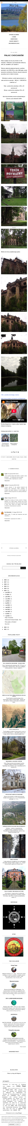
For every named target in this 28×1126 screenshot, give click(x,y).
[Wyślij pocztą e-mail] (11, 452)
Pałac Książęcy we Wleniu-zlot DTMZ (14, 891)
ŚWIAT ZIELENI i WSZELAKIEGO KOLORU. (14, 1038)
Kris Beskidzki (8, 512)
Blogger (20, 1113)
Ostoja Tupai (14, 965)
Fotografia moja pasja (14, 1030)
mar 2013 (7, 611)
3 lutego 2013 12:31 (12, 497)
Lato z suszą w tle (14, 729)
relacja (24, 1107)
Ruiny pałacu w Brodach (10, 622)
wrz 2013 (7, 598)
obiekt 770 (14, 1102)
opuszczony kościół (10, 1104)
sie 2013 (7, 601)
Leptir (6, 473)
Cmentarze (14, 39)
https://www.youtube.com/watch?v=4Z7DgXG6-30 (13, 398)
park (6, 1105)
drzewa (17, 1098)
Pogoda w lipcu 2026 (8, 1006)
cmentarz (13, 1095)
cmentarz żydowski (7, 1098)
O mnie (14, 36)
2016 (5, 584)
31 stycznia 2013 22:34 (14, 485)
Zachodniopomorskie (14, 1094)
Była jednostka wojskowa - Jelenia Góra (14, 663)
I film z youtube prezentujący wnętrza (10, 394)
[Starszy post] (26, 548)
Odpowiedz (7, 480)
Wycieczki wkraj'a (14, 981)
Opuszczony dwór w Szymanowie (14, 794)
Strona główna (14, 34)
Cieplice (8, 1086)
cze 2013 (7, 605)
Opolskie (12, 1091)
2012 (5, 627)
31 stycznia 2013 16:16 (13, 473)
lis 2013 (7, 594)
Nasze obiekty (14, 41)
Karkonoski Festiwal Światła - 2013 (13, 619)
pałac (12, 1105)
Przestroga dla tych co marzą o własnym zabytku (5, 444)
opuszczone (23, 1102)
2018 (5, 580)
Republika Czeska (22, 1091)
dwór (25, 1098)
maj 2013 (7, 607)
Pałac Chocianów (14, 55)
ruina (7, 1108)
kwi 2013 (7, 609)
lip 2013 (7, 603)
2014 (5, 588)
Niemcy (4, 1091)
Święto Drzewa (14, 859)
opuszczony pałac (22, 1104)
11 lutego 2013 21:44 (17, 512)
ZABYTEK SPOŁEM (6, 1022)
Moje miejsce (14, 8)
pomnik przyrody (22, 1105)
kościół (21, 1099)
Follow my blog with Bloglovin (14, 1073)
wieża (14, 1108)
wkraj (6, 497)
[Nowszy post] (2, 548)
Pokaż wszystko (23, 1046)
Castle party (14, 1084)
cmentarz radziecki (18, 1097)
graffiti (14, 1099)
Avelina (6, 485)
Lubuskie (20, 1089)
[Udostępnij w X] (15, 452)
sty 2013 (7, 615)
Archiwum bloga (14, 43)
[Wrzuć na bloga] (13, 452)
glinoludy (8, 1099)
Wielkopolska (19, 1092)
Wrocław (5, 1094)
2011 (5, 629)
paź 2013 (7, 596)
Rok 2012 (7, 624)
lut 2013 (7, 613)
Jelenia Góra (9, 1089)
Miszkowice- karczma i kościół (14, 761)
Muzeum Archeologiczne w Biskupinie (12, 989)
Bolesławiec (5, 1084)
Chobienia (23, 1084)
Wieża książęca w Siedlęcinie (13, 444)
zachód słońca (6, 1110)
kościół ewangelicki (7, 1101)
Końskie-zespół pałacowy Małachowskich (14, 826)
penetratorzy (14, 1014)
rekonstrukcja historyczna (12, 1107)
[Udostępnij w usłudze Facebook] (16, 452)
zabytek (20, 1108)
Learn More (11, 1124)
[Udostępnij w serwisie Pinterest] (18, 452)
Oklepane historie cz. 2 (7, 973)
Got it (18, 1124)
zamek (15, 1110)
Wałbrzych (8, 1092)
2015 (5, 586)
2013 (5, 590)
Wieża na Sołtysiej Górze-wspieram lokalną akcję (14, 696)
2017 (5, 582)
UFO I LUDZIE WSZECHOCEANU (14, 998)
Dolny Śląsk (21, 1086)
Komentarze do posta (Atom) (16, 555)
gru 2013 (7, 592)
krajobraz (20, 1101)
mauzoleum (5, 1102)
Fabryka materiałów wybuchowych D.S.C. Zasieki (17, 1088)
